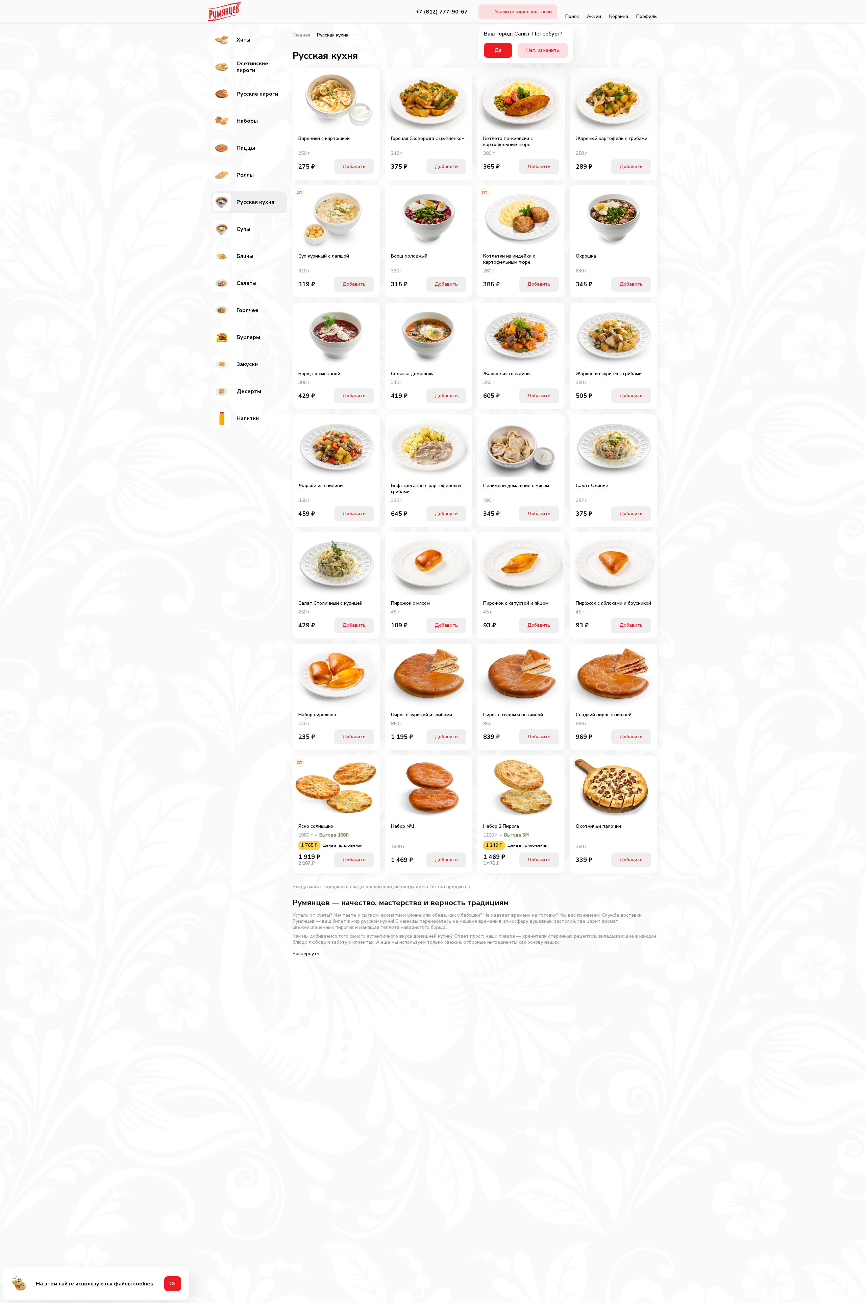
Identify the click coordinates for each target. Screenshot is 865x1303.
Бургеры (248, 337)
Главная (301, 35)
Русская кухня (255, 202)
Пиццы (246, 148)
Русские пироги (257, 94)
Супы (243, 229)
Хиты (243, 40)
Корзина (618, 16)
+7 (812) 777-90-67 (442, 11)
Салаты (246, 283)
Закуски (247, 364)
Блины (245, 256)
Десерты (249, 391)
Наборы (247, 121)
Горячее (247, 310)
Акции (594, 16)
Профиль (646, 16)
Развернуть (306, 953)
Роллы (245, 175)
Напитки (248, 418)
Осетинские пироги (252, 67)
